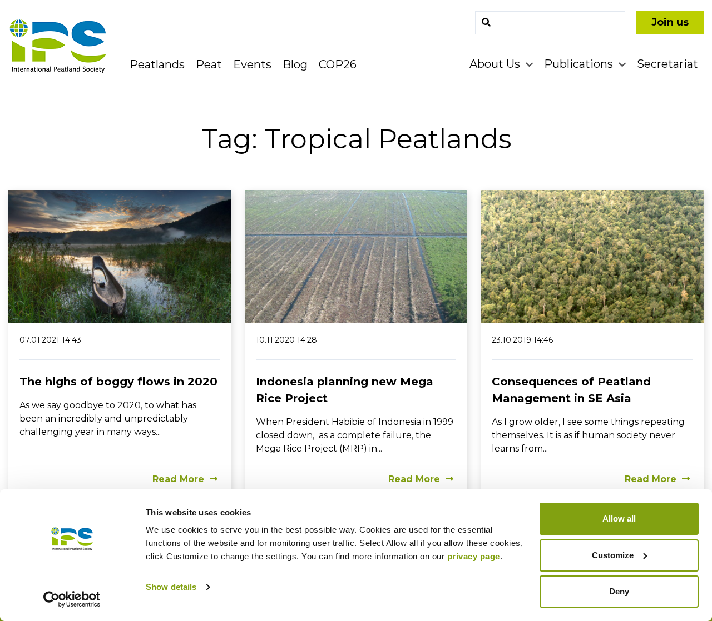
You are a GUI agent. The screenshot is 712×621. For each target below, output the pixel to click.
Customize (613, 555)
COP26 (338, 64)
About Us (496, 64)
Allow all (619, 518)
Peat (209, 64)
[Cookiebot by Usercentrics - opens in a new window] (72, 599)
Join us (670, 22)
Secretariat (667, 64)
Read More (178, 479)
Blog (295, 64)
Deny (619, 591)
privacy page (473, 556)
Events (252, 64)
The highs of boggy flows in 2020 (118, 381)
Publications (580, 64)
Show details (171, 587)
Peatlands (157, 64)
